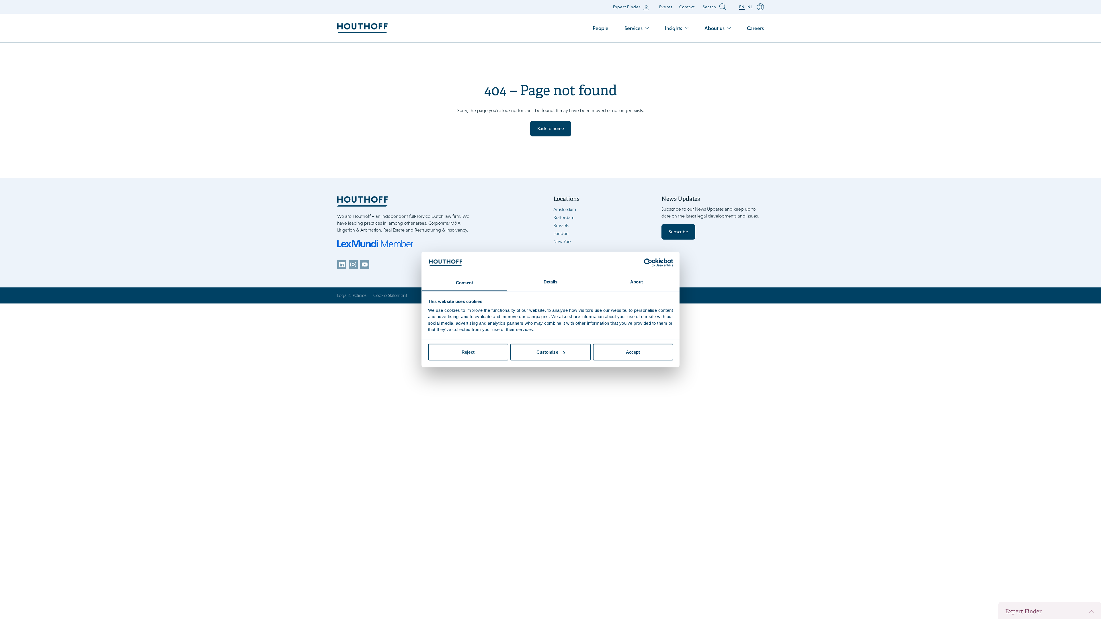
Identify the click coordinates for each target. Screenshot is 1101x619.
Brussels (561, 225)
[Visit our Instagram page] (353, 264)
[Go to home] (362, 28)
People (600, 28)
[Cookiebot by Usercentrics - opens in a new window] (648, 262)
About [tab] (636, 281)
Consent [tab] (464, 282)
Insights (673, 28)
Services (633, 28)
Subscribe (678, 231)
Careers (755, 28)
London (561, 233)
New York (562, 241)
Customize (547, 352)
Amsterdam (564, 209)
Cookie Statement (390, 295)
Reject (468, 352)
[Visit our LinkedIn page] (341, 264)
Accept (633, 352)
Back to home (550, 128)
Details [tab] (551, 281)
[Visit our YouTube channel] (364, 264)
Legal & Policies (351, 295)
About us (714, 28)
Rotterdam (563, 217)
